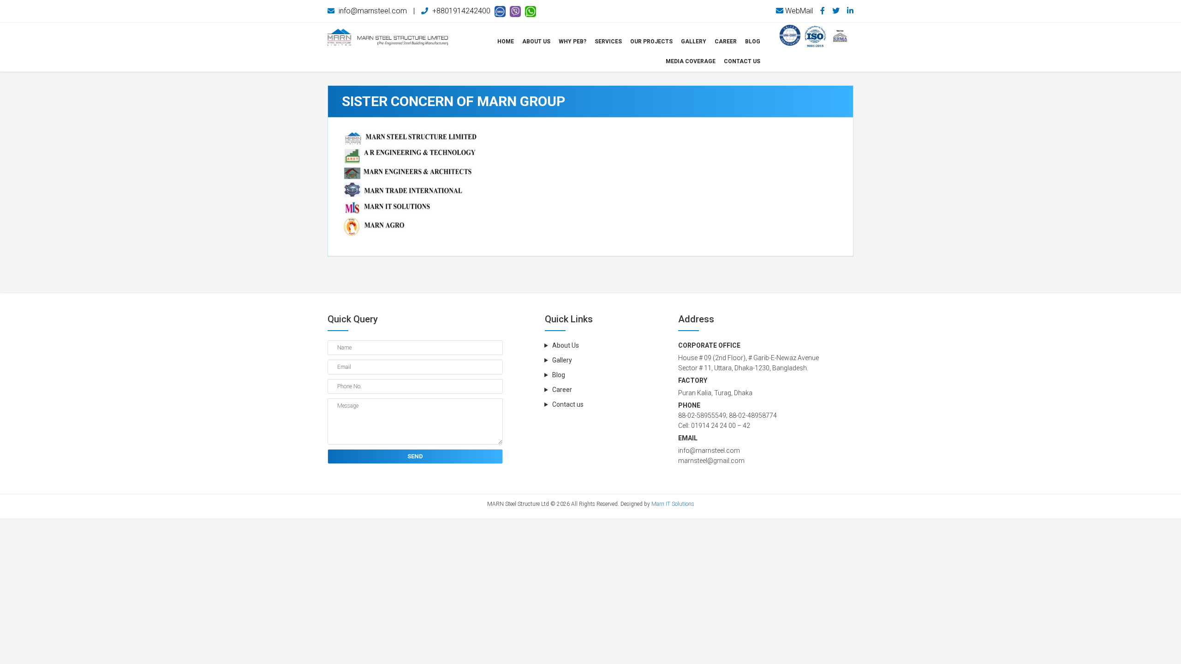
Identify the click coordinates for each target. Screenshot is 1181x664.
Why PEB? (572, 41)
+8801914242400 (460, 10)
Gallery (693, 41)
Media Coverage (691, 61)
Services (608, 41)
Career (562, 389)
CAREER (726, 41)
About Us (536, 41)
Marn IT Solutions (672, 504)
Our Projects (651, 41)
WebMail (798, 10)
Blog (752, 41)
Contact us (742, 61)
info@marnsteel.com (372, 10)
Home (505, 41)
